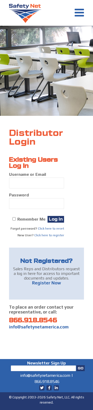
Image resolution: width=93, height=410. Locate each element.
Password (19, 195)
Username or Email (27, 174)
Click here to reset (51, 228)
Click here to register (49, 235)
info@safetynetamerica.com (39, 326)
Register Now (46, 282)
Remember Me (31, 219)
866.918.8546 (33, 320)
